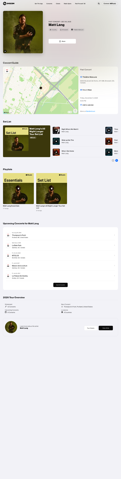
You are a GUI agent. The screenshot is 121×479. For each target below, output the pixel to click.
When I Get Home (68, 151)
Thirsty (116, 129)
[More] (100, 130)
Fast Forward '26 (80, 3)
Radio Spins (67, 3)
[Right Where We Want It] (56, 130)
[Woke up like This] (56, 141)
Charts (58, 3)
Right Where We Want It (70, 129)
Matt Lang (65, 132)
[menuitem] (39, 3)
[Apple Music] (38, 137)
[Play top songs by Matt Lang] (5, 51)
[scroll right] (116, 160)
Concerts (49, 3)
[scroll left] (113, 160)
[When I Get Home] (56, 152)
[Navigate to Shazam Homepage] (8, 3)
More (116, 151)
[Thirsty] (109, 130)
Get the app (39, 3)
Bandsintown (90, 111)
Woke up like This (68, 140)
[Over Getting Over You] (109, 141)
